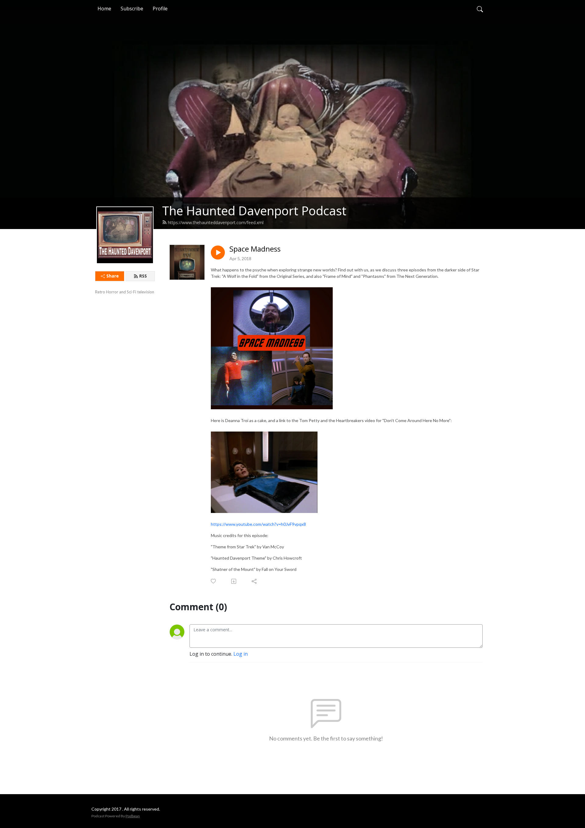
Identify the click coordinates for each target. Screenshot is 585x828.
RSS (143, 276)
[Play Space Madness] (218, 253)
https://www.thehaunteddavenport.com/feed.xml (216, 222)
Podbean (133, 816)
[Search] (479, 8)
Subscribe (132, 8)
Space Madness (255, 249)
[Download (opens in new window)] (234, 581)
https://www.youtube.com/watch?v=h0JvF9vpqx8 (258, 524)
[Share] (254, 581)
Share (112, 276)
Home (104, 8)
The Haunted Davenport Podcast (254, 210)
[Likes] (213, 581)
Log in (240, 654)
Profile (160, 8)
